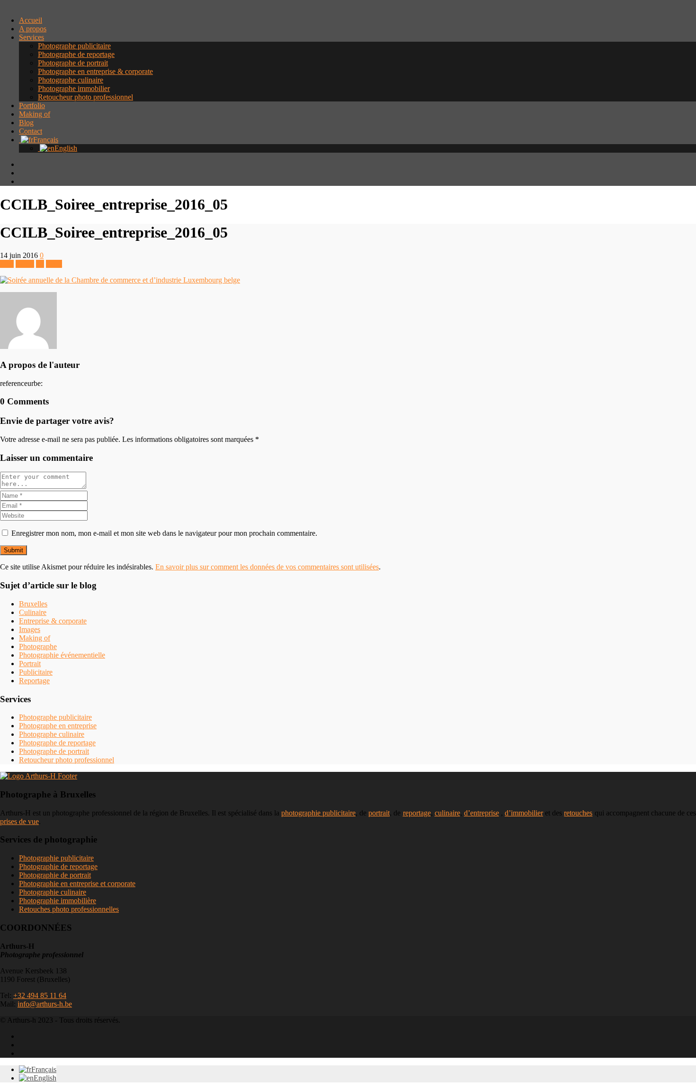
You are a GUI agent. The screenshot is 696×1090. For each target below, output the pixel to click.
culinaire (447, 813)
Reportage (34, 681)
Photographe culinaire (70, 80)
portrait (379, 813)
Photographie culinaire (52, 892)
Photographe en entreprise (58, 726)
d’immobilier (524, 813)
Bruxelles (33, 604)
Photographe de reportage (76, 54)
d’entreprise (481, 813)
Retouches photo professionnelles (69, 909)
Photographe (38, 646)
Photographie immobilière (57, 901)
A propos (32, 29)
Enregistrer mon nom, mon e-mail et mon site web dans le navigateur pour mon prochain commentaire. (164, 533)
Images (29, 629)
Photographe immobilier (74, 88)
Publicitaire (36, 672)
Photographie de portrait (55, 875)
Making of (34, 114)
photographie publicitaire (318, 813)
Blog (26, 123)
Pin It (54, 264)
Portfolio (32, 105)
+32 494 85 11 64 (39, 995)
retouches (578, 813)
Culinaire (32, 612)
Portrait (30, 663)
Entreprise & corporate (53, 621)
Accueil (30, 20)
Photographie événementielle (62, 655)
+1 (40, 264)
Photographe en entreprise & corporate (95, 71)
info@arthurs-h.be (45, 1004)
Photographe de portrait (73, 63)
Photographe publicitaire (74, 46)
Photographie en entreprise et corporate (77, 883)
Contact (30, 131)
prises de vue (19, 821)
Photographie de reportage (58, 866)
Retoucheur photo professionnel (85, 97)
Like (7, 264)
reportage (417, 813)
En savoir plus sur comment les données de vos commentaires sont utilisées (267, 567)
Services (31, 37)
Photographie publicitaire (56, 858)
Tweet (25, 264)
